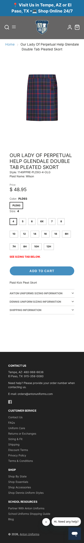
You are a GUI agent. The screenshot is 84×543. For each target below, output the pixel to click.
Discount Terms (18, 450)
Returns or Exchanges (22, 433)
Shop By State (17, 476)
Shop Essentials (18, 481)
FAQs (11, 422)
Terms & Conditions (20, 460)
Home (10, 44)
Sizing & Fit (15, 439)
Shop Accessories (19, 487)
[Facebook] (10, 402)
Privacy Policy (17, 455)
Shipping (14, 444)
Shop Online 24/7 (55, 11)
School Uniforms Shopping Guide (29, 513)
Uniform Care (16, 428)
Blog (11, 519)
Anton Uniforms (29, 534)
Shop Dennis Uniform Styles (26, 492)
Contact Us (15, 417)
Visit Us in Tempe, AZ (41, 5)
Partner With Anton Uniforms (26, 508)
